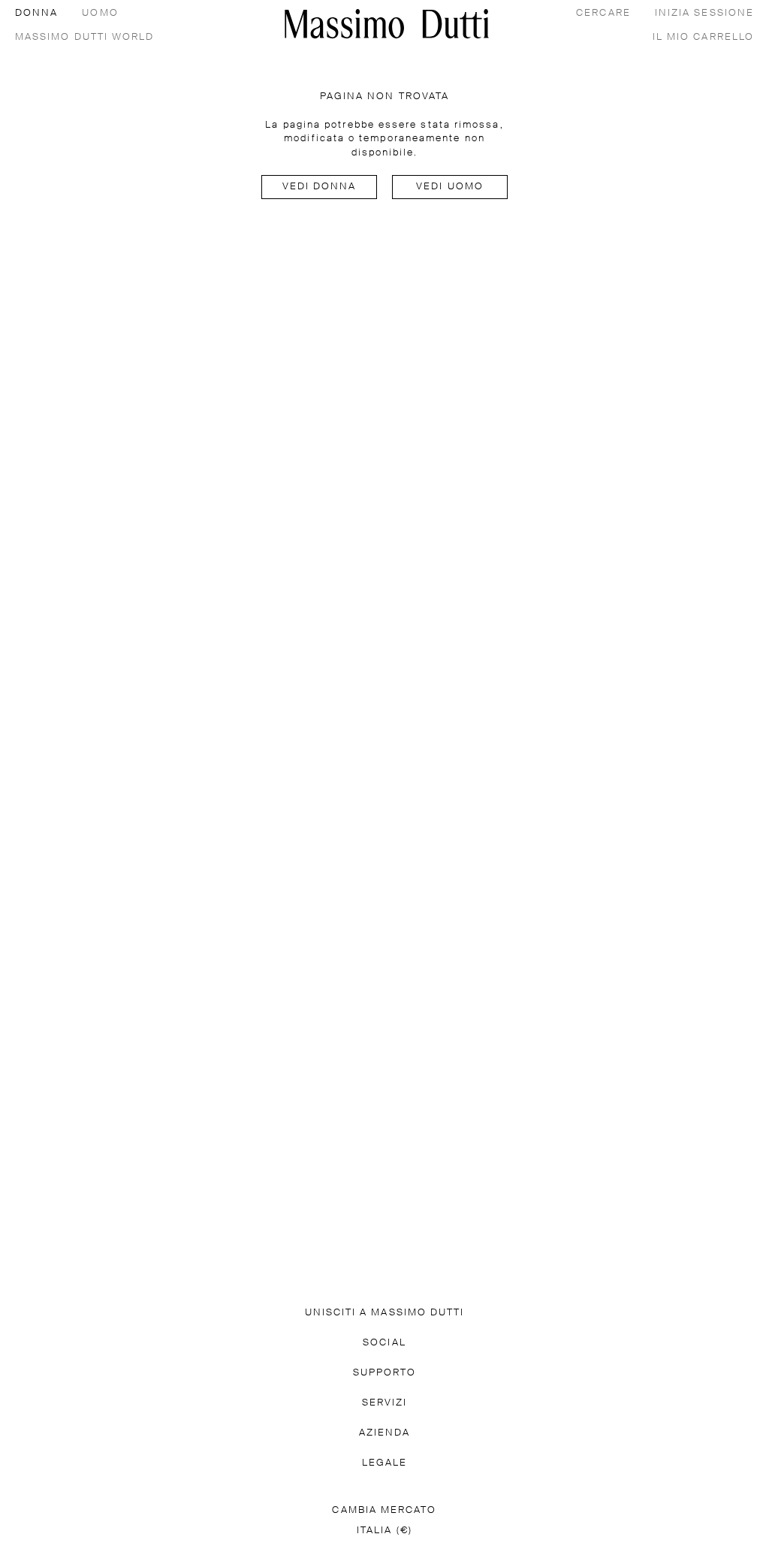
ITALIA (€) (384, 1530)
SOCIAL (384, 1343)
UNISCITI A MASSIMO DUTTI (385, 1313)
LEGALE (384, 1463)
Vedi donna (319, 187)
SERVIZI (385, 1403)
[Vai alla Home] (387, 23)
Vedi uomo (450, 187)
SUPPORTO (385, 1373)
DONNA (36, 13)
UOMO (100, 13)
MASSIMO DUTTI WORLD (85, 37)
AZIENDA (385, 1433)
